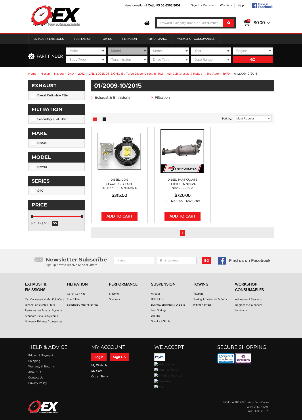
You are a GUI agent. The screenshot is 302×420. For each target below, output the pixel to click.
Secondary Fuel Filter (52, 119)
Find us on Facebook (250, 260)
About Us (34, 372)
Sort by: (227, 118)
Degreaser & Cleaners (248, 305)
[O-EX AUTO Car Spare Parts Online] (147, 24)
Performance (157, 39)
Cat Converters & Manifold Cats (44, 299)
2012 (81, 74)
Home (32, 74)
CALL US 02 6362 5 (161, 5)
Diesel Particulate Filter (53, 95)
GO (252, 60)
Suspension (82, 39)
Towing (106, 39)
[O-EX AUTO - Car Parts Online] (43, 407)
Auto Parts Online (258, 402)
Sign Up (119, 357)
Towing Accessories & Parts (210, 299)
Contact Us (35, 377)
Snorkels (114, 299)
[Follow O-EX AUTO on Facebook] (262, 5)
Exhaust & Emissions (48, 39)
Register (208, 5)
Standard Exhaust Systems (41, 316)
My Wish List (99, 365)
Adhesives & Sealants (248, 299)
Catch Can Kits (76, 293)
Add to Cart (119, 216)
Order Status (100, 376)
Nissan (45, 74)
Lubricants (241, 310)
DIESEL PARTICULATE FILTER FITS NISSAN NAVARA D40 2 (182, 183)
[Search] (228, 23)
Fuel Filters (73, 299)
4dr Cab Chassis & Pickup (184, 74)
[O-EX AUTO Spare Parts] (55, 16)
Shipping (34, 361)
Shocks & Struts (160, 321)
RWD (226, 74)
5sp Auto (212, 74)
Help (240, 5)
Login (99, 357)
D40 (71, 74)
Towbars (198, 293)
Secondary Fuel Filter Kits (82, 304)
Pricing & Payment (40, 355)
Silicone (114, 293)
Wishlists (226, 5)
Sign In (195, 5)
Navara (59, 74)
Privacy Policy (37, 383)
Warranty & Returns (41, 366)
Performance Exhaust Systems (44, 310)
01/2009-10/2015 (245, 74)
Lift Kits (155, 316)
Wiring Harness (202, 304)
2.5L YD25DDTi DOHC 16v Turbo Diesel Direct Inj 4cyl (126, 74)
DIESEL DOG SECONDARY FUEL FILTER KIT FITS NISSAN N (119, 183)
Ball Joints (157, 299)
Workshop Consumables (196, 39)
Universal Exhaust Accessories (43, 321)
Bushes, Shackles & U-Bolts (168, 304)
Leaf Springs (158, 310)
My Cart (96, 371)
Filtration (129, 39)
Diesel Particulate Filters (40, 305)
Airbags (156, 293)
